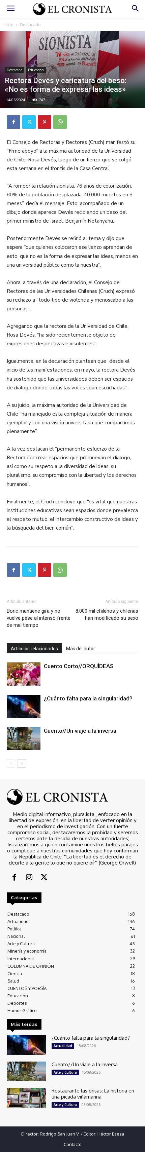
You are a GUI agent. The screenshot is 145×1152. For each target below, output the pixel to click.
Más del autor (80, 648)
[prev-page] (11, 763)
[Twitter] (29, 122)
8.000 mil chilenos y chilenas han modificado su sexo (107, 614)
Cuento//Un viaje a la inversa (80, 730)
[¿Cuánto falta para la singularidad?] (23, 706)
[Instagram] (29, 878)
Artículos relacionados (34, 648)
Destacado (30, 25)
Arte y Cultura (65, 1072)
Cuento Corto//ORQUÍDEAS (79, 666)
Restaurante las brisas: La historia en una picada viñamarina (93, 1093)
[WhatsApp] (60, 122)
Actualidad (63, 1045)
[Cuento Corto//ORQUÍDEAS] (23, 674)
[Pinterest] (44, 122)
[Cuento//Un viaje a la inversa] (23, 738)
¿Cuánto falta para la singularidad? (88, 698)
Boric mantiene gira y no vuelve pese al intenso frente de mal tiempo (38, 618)
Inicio (8, 25)
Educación (36, 70)
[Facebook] (13, 122)
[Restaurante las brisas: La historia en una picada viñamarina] (26, 1098)
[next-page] (22, 763)
